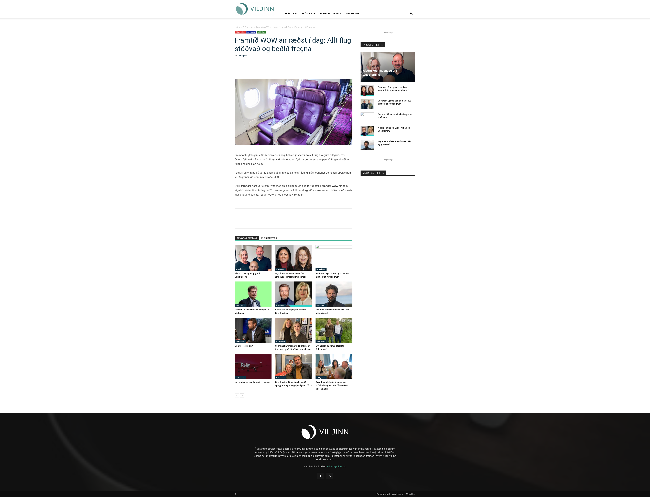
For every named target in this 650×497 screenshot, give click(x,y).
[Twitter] (265, 69)
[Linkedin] (272, 69)
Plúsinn (307, 13)
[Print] (296, 69)
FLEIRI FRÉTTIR (269, 238)
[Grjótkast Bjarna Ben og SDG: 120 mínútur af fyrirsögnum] (334, 258)
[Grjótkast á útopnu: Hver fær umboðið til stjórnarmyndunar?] (293, 258)
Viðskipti (261, 32)
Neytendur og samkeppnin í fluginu (252, 382)
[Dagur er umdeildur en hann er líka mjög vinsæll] (334, 294)
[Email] (288, 69)
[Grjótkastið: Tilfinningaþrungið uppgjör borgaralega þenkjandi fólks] (293, 366)
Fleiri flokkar (329, 13)
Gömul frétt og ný (244, 346)
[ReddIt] (280, 69)
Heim (237, 27)
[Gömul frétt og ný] (253, 330)
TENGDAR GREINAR (247, 238)
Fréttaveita (248, 27)
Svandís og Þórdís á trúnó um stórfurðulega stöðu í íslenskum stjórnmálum (332, 385)
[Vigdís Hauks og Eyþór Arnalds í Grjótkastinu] (293, 294)
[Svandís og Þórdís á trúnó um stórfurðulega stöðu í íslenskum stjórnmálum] (334, 366)
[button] (411, 13)
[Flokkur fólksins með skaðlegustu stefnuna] (253, 294)
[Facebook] (257, 69)
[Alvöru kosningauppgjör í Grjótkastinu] (253, 258)
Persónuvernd (383, 493)
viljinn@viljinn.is (336, 466)
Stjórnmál (251, 32)
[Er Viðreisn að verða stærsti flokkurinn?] (334, 330)
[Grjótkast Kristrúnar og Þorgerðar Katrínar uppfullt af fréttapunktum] (293, 330)
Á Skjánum (240, 269)
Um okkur (352, 13)
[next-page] (242, 395)
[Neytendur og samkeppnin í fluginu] (253, 366)
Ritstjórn (243, 55)
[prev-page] (237, 395)
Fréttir (289, 13)
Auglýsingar (398, 493)
